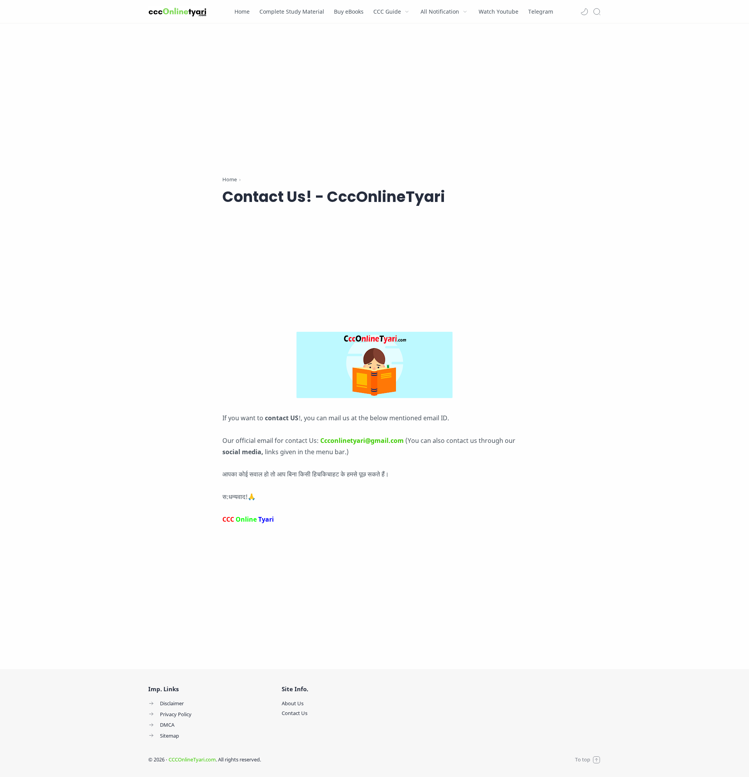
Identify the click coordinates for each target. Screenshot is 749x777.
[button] (584, 12)
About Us (293, 703)
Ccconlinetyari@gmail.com (362, 440)
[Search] (597, 12)
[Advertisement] (374, 101)
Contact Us (294, 713)
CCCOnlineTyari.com (192, 759)
